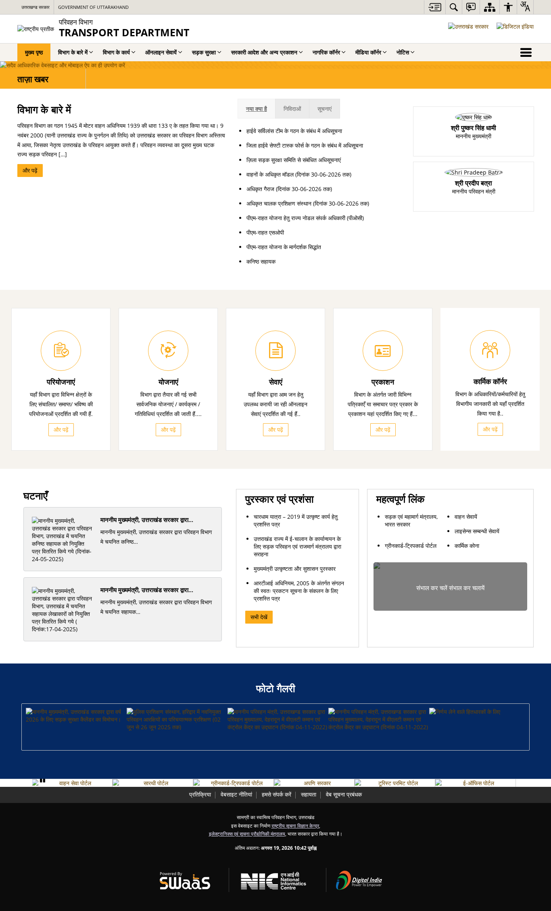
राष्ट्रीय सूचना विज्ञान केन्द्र (295, 825)
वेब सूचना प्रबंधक (344, 794)
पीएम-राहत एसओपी (265, 232)
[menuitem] (454, 7)
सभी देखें (258, 617)
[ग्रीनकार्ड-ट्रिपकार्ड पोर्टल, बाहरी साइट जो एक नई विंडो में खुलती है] (233, 783)
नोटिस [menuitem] (403, 52)
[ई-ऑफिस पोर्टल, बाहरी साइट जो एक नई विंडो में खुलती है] (475, 783)
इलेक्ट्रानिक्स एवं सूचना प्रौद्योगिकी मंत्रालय (247, 833)
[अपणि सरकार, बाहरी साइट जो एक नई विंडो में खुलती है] (314, 783)
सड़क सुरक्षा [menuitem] (204, 52)
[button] (76, 715)
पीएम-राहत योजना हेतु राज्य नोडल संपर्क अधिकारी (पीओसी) (305, 218)
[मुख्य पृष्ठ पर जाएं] (434, 7)
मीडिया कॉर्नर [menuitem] (368, 52)
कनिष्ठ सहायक (261, 261)
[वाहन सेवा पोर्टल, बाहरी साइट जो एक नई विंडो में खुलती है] (72, 783)
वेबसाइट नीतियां (236, 794)
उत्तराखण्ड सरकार (35, 7)
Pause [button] (42, 780)
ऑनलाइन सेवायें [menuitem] (161, 52)
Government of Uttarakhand (93, 7)
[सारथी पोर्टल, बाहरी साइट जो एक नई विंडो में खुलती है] (153, 783)
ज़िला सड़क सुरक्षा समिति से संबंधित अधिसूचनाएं (293, 160)
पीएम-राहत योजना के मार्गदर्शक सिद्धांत (283, 247)
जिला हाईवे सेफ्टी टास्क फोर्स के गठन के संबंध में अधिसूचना (304, 145)
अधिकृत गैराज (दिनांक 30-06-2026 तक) (289, 189)
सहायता (308, 794)
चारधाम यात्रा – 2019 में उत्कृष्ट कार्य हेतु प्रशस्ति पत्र (296, 520)
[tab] (257, 109)
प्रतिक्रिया (200, 794)
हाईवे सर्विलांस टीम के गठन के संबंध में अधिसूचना (294, 131)
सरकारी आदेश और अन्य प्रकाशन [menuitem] (264, 52)
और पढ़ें (30, 170)
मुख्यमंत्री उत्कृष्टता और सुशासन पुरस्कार (295, 568)
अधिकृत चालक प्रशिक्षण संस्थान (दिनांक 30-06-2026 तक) (307, 203)
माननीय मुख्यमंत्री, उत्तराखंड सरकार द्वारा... (146, 520)
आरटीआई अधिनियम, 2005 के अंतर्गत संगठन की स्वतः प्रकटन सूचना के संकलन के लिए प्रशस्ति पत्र (299, 590)
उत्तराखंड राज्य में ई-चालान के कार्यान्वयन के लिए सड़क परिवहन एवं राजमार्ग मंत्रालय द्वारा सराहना (297, 546)
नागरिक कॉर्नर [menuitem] (326, 52)
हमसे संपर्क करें (276, 794)
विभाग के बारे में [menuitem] (73, 52)
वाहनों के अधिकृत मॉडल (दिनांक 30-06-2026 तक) (298, 174)
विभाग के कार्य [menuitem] (116, 52)
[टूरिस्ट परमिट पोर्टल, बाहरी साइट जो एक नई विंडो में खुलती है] (395, 783)
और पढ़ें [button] (61, 429)
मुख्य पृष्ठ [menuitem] (34, 52)
